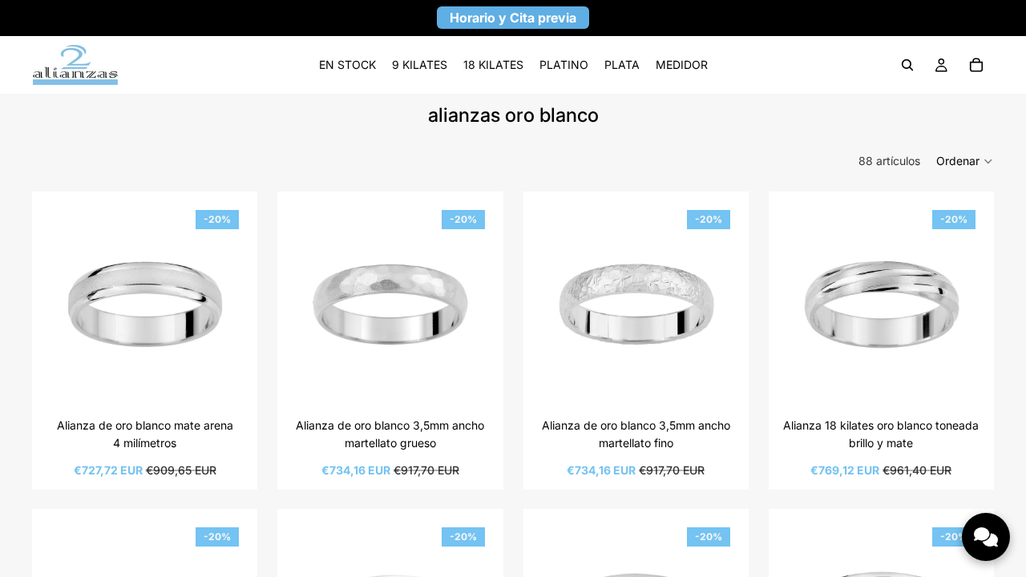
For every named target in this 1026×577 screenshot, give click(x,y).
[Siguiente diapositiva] (221, 304)
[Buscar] (907, 65)
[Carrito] (976, 65)
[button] (965, 161)
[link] (347, 65)
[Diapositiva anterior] (68, 304)
